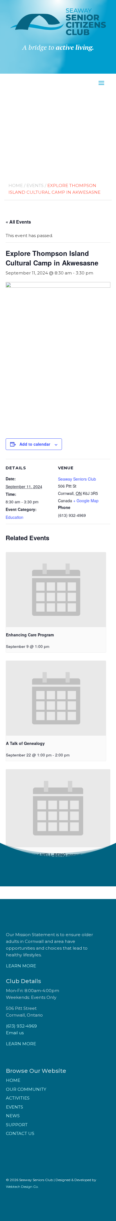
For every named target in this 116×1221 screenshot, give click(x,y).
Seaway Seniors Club (77, 479)
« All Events (18, 221)
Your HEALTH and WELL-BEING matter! (43, 855)
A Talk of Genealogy (25, 743)
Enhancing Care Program (30, 634)
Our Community (26, 1089)
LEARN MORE (21, 965)
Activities (18, 1098)
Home (15, 185)
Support (17, 1124)
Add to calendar (34, 444)
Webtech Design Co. (22, 1186)
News (13, 1115)
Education (14, 517)
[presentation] (56, 589)
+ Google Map (86, 500)
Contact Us (20, 1133)
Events (35, 185)
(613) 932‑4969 (21, 1026)
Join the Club (58, 67)
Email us (15, 1032)
